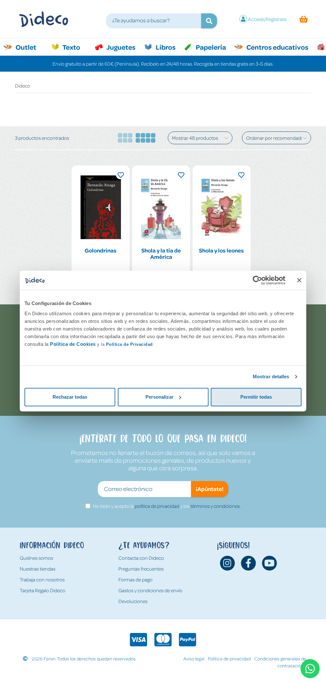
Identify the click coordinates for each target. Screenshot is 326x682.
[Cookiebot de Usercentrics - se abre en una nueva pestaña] (257, 280)
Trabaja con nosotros (42, 579)
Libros (164, 46)
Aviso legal (193, 658)
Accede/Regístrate (267, 19)
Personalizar (159, 397)
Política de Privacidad (129, 344)
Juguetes (120, 46)
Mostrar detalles (271, 376)
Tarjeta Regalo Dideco (42, 590)
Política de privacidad (229, 658)
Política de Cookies (73, 344)
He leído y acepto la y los (167, 506)
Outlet (29, 46)
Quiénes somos (36, 558)
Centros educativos (276, 46)
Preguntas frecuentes (141, 568)
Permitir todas (256, 397)
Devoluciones (132, 601)
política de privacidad (157, 506)
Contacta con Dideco (141, 558)
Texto (74, 46)
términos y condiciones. (215, 506)
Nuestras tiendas (37, 568)
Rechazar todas (70, 397)
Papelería (210, 46)
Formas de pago (135, 579)
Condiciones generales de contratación (280, 662)
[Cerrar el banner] (299, 280)
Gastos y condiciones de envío (150, 590)
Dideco (22, 85)
